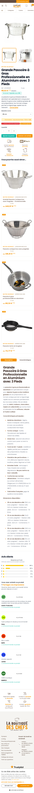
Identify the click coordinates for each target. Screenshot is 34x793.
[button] (1, 29)
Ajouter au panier (9, 136)
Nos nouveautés (6, 750)
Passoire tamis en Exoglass (12, 346)
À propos (4, 736)
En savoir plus (15, 779)
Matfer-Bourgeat (7, 67)
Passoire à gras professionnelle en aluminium (13, 297)
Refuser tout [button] (9, 785)
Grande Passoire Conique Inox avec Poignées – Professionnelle (14, 200)
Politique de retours (7, 757)
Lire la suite (14, 107)
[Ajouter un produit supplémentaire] (14, 131)
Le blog (3, 739)
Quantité (4, 127)
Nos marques (5, 748)
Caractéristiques (25, 360)
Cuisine (21, 10)
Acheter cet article (24, 136)
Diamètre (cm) (6, 111)
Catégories (11, 10)
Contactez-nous (23, 1)
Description (9, 360)
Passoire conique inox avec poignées (16, 249)
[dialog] (17, 781)
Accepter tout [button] (24, 785)
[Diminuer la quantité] (3, 131)
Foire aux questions (7, 759)
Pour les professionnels (8, 741)
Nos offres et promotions (5, 744)
